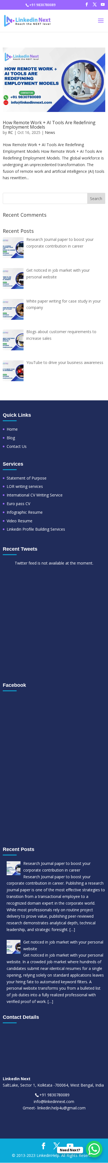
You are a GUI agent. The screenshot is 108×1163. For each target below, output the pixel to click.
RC (10, 132)
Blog (11, 437)
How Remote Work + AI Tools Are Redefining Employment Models (49, 124)
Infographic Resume (25, 512)
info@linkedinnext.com (54, 1101)
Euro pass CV (18, 503)
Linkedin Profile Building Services (36, 529)
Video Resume (19, 520)
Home (12, 429)
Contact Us (17, 446)
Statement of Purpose (27, 478)
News (50, 132)
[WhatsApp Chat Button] (94, 1149)
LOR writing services (25, 486)
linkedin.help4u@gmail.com (61, 1107)
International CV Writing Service (35, 495)
